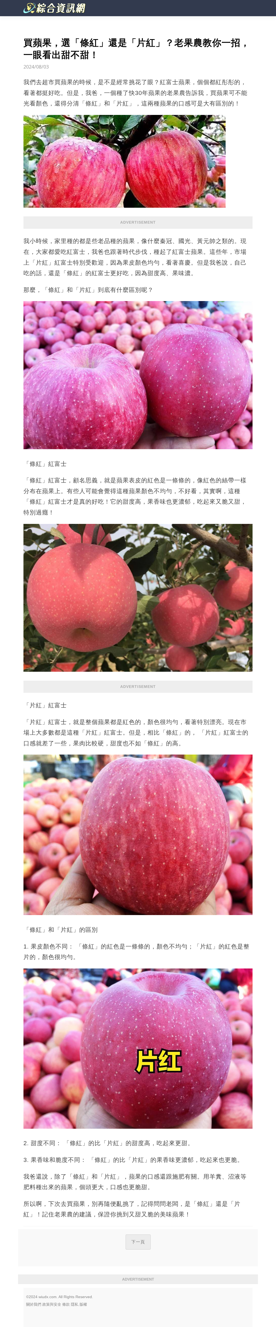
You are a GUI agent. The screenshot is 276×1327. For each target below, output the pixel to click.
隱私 (74, 1304)
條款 (66, 1304)
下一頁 (138, 1242)
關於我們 (33, 1304)
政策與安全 (51, 1304)
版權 (83, 1304)
